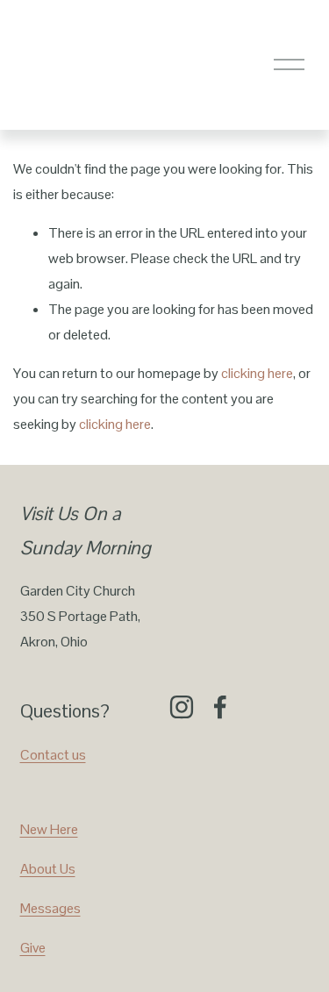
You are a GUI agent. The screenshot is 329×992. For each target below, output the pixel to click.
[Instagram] (181, 707)
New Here (49, 829)
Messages (50, 908)
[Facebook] (220, 707)
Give (33, 947)
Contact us (53, 755)
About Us (47, 869)
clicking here (257, 373)
